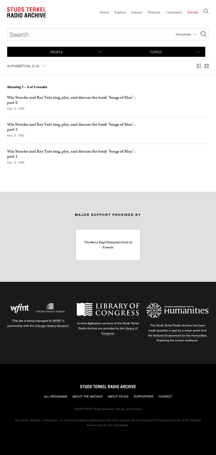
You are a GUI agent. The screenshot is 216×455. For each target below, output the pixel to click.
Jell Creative (134, 409)
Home (104, 12)
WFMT (57, 320)
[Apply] (204, 34)
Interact (137, 12)
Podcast (154, 12)
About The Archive (87, 396)
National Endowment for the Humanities (179, 335)
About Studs (118, 396)
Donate (192, 12)
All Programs (55, 396)
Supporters (143, 396)
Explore (120, 12)
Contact (165, 396)
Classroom (174, 12)
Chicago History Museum (52, 325)
